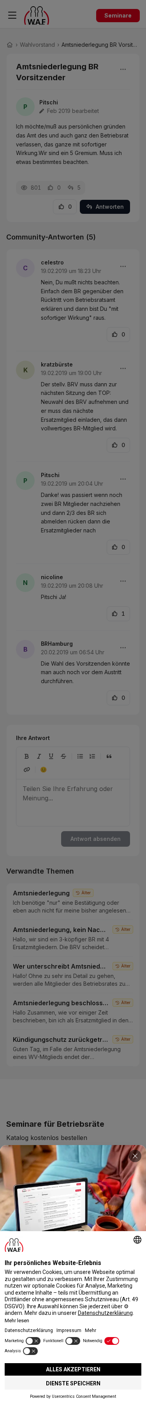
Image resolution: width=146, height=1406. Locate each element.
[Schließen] (135, 1156)
